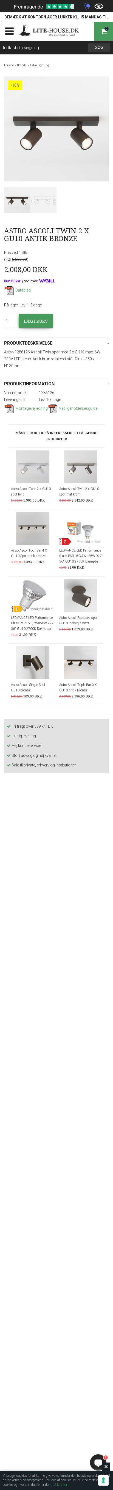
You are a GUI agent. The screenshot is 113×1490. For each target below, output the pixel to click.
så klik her (60, 1485)
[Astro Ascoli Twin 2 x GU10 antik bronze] (17, 200)
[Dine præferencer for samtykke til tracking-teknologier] (103, 1480)
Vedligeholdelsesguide (78, 408)
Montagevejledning (31, 408)
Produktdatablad (89, 542)
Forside (9, 65)
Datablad (23, 290)
